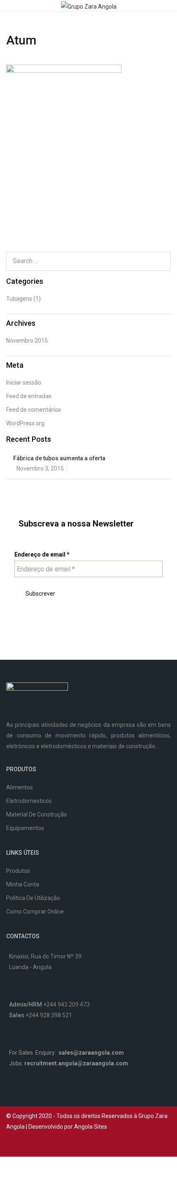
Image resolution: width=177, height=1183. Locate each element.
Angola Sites (90, 1126)
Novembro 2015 (27, 340)
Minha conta (22, 884)
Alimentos (19, 787)
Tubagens (19, 298)
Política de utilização (33, 898)
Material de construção (36, 814)
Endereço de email (42, 554)
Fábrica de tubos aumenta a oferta (59, 458)
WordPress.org (25, 423)
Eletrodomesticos (29, 801)
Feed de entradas (28, 396)
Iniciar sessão (23, 382)
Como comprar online (35, 911)
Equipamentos (25, 828)
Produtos (18, 871)
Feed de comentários (33, 409)
